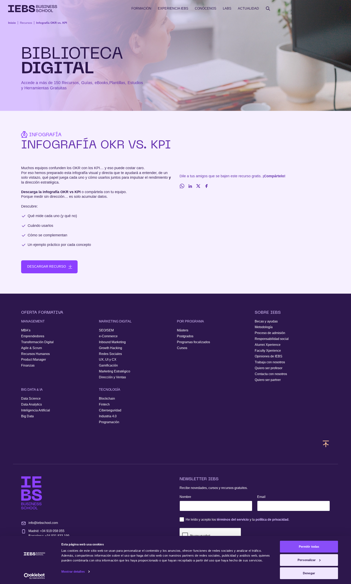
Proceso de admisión (270, 333)
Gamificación (108, 365)
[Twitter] (198, 186)
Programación (109, 422)
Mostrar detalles (73, 571)
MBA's (25, 330)
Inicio (12, 22)
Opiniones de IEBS (268, 356)
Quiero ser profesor (268, 368)
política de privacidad (272, 519)
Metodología (264, 327)
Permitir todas (309, 546)
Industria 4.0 (108, 416)
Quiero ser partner (268, 380)
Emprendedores (32, 336)
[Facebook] (206, 186)
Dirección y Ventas (112, 377)
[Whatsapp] (182, 186)
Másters (182, 330)
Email (261, 497)
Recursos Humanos (35, 354)
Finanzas (28, 365)
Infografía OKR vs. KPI (51, 22)
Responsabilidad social (272, 339)
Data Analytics (31, 404)
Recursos (26, 22)
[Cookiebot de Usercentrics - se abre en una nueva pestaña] (34, 576)
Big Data (27, 416)
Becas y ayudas (266, 321)
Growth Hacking (110, 348)
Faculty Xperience (268, 350)
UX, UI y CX (107, 359)
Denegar (309, 573)
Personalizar (307, 560)
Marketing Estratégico (114, 371)
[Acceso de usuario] (344, 8)
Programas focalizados (193, 342)
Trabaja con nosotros (270, 362)
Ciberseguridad (110, 410)
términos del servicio (233, 519)
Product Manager (33, 359)
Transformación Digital (37, 342)
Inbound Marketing (112, 342)
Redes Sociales (110, 354)
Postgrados (185, 336)
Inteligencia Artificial (35, 410)
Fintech (104, 404)
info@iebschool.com (43, 523)
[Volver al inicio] (32, 8)
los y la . (237, 519)
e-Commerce (108, 336)
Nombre (185, 497)
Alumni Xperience (268, 344)
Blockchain (107, 398)
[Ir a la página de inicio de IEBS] (31, 492)
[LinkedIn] (190, 186)
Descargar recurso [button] (46, 266)
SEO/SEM (106, 330)
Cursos (182, 348)
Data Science (31, 398)
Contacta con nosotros (271, 374)
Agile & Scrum (31, 348)
